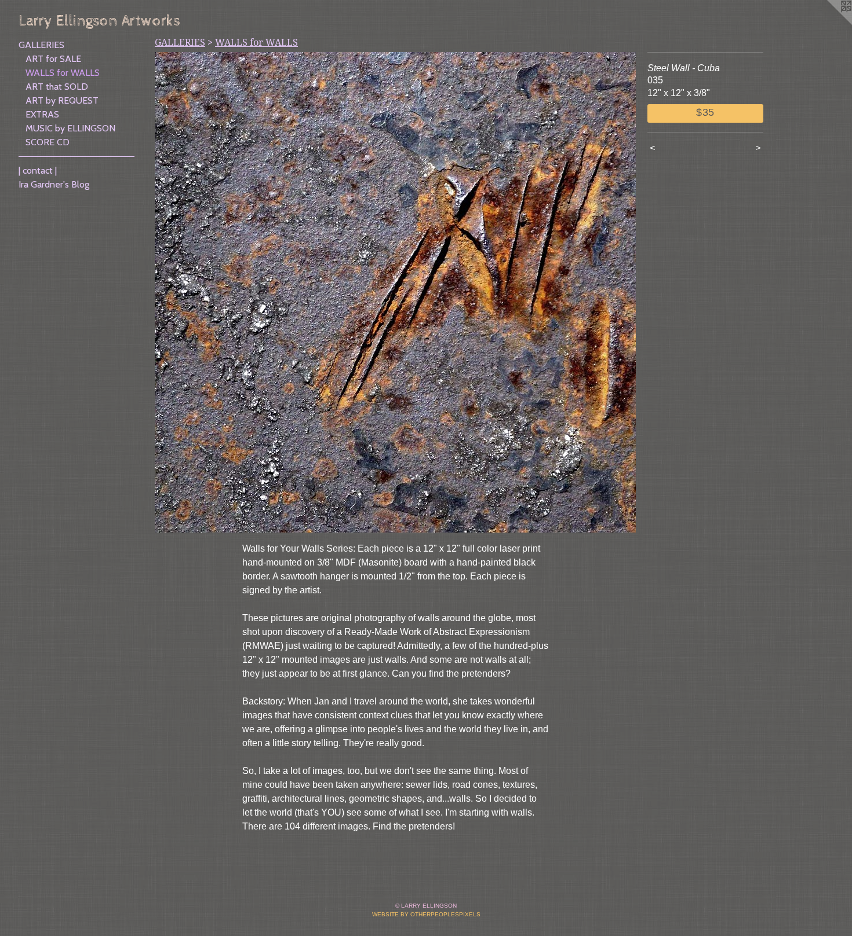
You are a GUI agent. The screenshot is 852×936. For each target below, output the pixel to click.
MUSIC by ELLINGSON (70, 128)
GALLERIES (41, 44)
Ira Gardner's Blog (54, 184)
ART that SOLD (57, 86)
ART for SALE (53, 58)
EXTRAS (42, 114)
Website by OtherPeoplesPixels (426, 914)
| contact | (38, 170)
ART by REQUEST (62, 100)
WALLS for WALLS (63, 72)
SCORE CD (48, 142)
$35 (705, 112)
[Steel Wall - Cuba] (395, 292)
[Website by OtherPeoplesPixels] (829, 23)
